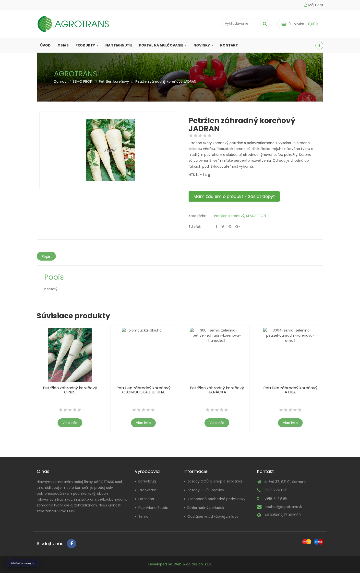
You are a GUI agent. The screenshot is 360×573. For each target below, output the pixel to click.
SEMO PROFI (83, 81)
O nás (63, 45)
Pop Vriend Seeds (153, 507)
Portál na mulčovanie (161, 45)
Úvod (45, 45)
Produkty (85, 45)
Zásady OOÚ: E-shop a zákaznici (214, 481)
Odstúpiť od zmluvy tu (22, 563)
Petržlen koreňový (114, 81)
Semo (143, 516)
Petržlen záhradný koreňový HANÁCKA (217, 390)
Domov (60, 81)
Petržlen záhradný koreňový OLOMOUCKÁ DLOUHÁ (143, 390)
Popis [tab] (46, 256)
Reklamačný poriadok (205, 507)
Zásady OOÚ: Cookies (205, 490)
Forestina (146, 498)
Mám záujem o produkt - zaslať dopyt (234, 196)
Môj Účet (315, 4)
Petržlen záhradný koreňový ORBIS (70, 390)
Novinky (201, 45)
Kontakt (229, 45)
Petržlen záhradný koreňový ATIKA (290, 390)
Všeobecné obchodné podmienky (216, 498)
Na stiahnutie (118, 45)
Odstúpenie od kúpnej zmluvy (212, 516)
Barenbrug (147, 481)
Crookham (147, 490)
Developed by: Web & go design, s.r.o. (180, 564)
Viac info (69, 422)
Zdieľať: (195, 226)
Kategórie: (197, 215)
